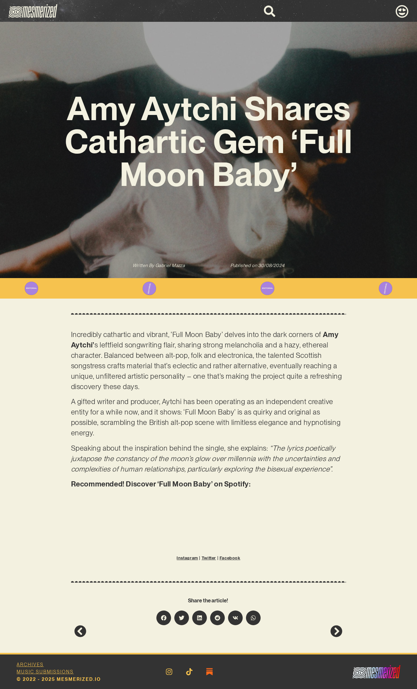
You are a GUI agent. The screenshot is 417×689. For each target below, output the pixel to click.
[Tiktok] (189, 671)
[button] (163, 618)
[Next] (275, 631)
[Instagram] (169, 671)
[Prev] (141, 631)
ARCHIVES (30, 664)
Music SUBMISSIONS (45, 671)
